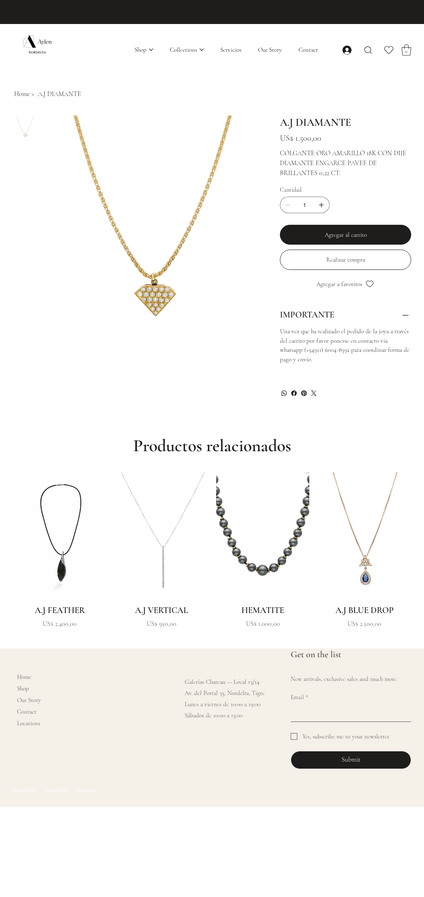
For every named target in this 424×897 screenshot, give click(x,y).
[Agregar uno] (321, 205)
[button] (406, 49)
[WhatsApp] (284, 393)
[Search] (368, 50)
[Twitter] (314, 393)
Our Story (29, 700)
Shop (23, 688)
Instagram (25, 789)
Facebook (56, 789)
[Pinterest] (304, 393)
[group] (212, 550)
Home (24, 677)
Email (299, 697)
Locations (28, 723)
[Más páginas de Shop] (151, 50)
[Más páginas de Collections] (202, 50)
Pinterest (86, 789)
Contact (26, 711)
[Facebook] (294, 393)
